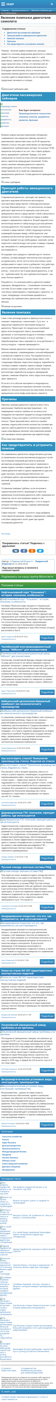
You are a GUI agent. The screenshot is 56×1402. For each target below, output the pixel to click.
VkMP (10, 4)
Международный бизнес (14, 1151)
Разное (5, 1139)
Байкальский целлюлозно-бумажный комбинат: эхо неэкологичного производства (25, 703)
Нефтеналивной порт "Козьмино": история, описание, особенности (23, 594)
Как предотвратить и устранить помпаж (25, 44)
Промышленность (8, 639)
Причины (11, 41)
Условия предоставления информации (19, 1397)
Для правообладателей (32, 1373)
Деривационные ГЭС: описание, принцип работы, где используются (28, 814)
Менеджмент (8, 1169)
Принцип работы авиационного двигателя (27, 35)
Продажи (6, 1154)
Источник (5, 534)
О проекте (6, 1368)
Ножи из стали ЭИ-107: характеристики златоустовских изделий (26, 972)
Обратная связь (8, 1370)
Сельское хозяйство (12, 1136)
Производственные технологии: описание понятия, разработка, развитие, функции (35, 116)
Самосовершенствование (15, 1163)
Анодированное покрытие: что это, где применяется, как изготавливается (26, 917)
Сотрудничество (28, 1368)
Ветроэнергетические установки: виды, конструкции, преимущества (27, 1081)
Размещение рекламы (31, 1370)
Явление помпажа (15, 38)
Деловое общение (11, 1166)
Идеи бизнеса (9, 1142)
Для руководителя (11, 1145)
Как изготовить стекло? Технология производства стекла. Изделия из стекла (28, 760)
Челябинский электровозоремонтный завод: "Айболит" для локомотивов (26, 648)
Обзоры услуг (9, 1160)
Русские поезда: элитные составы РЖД (26, 867)
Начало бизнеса (10, 1157)
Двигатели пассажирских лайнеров (23, 32)
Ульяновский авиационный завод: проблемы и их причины (23, 1026)
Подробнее (47, 637)
